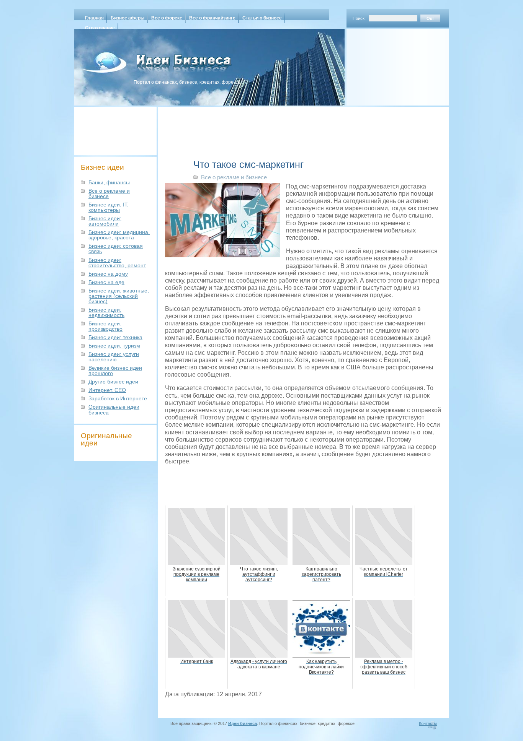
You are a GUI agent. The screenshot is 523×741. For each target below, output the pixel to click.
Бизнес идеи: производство (105, 326)
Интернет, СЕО (107, 390)
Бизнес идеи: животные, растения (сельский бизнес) (118, 296)
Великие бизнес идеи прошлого (115, 370)
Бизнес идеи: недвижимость (106, 312)
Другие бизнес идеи (113, 382)
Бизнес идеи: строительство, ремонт (117, 262)
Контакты (428, 723)
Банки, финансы (109, 182)
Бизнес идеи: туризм (114, 346)
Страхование (100, 28)
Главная (94, 18)
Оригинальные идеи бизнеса (113, 409)
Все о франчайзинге (212, 18)
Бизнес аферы (127, 18)
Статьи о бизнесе (262, 18)
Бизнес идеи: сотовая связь (115, 248)
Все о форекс (166, 18)
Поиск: (359, 18)
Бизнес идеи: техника (115, 337)
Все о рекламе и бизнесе (109, 193)
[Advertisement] (387, 64)
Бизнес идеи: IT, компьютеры (108, 207)
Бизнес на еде (106, 282)
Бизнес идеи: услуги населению (113, 356)
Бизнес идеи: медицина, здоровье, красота (119, 234)
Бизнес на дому (108, 274)
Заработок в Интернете (117, 398)
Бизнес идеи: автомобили (104, 221)
